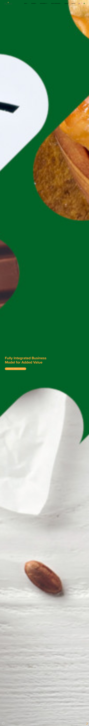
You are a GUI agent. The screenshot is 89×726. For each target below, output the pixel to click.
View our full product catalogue (15, 368)
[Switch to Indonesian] (81, 3)
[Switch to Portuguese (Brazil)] (84, 3)
